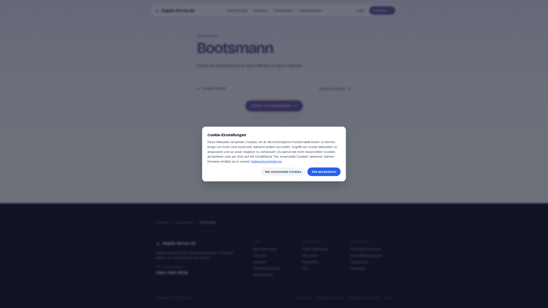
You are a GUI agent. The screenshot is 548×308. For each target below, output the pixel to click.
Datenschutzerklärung (266, 161)
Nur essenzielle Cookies (283, 172)
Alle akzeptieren (324, 172)
